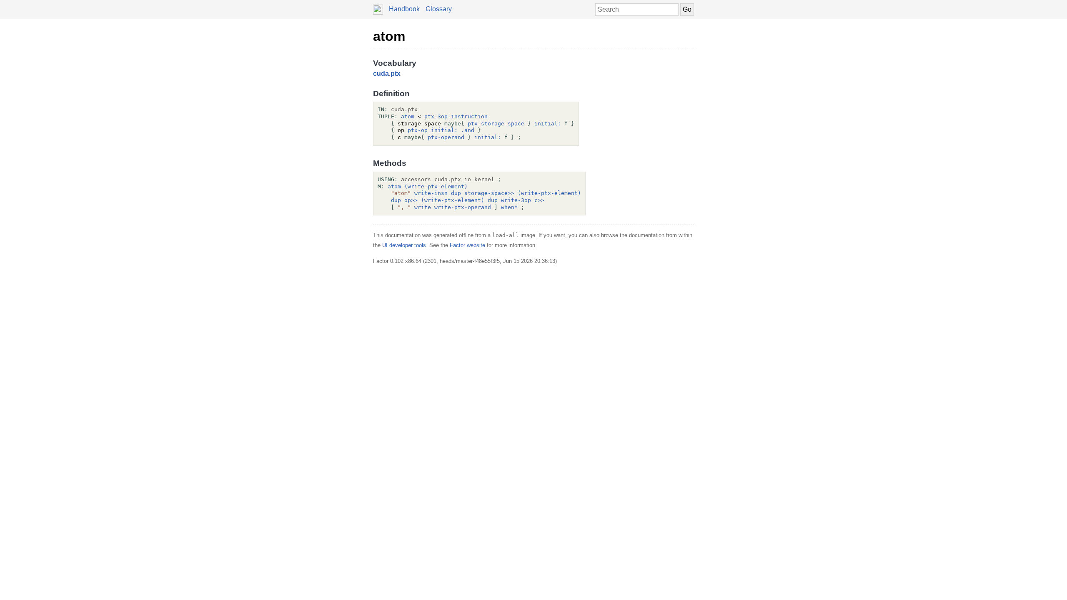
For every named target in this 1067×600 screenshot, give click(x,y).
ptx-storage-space (496, 123)
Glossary (439, 8)
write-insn (431, 193)
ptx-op (418, 130)
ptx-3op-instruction (456, 116)
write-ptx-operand (462, 207)
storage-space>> (489, 193)
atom (389, 36)
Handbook (404, 8)
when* (509, 207)
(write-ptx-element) (436, 186)
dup (456, 193)
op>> (411, 200)
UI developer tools (404, 245)
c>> (539, 200)
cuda (381, 73)
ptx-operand (446, 137)
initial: (547, 123)
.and (467, 130)
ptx (396, 73)
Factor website (467, 245)
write (422, 207)
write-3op (516, 200)
